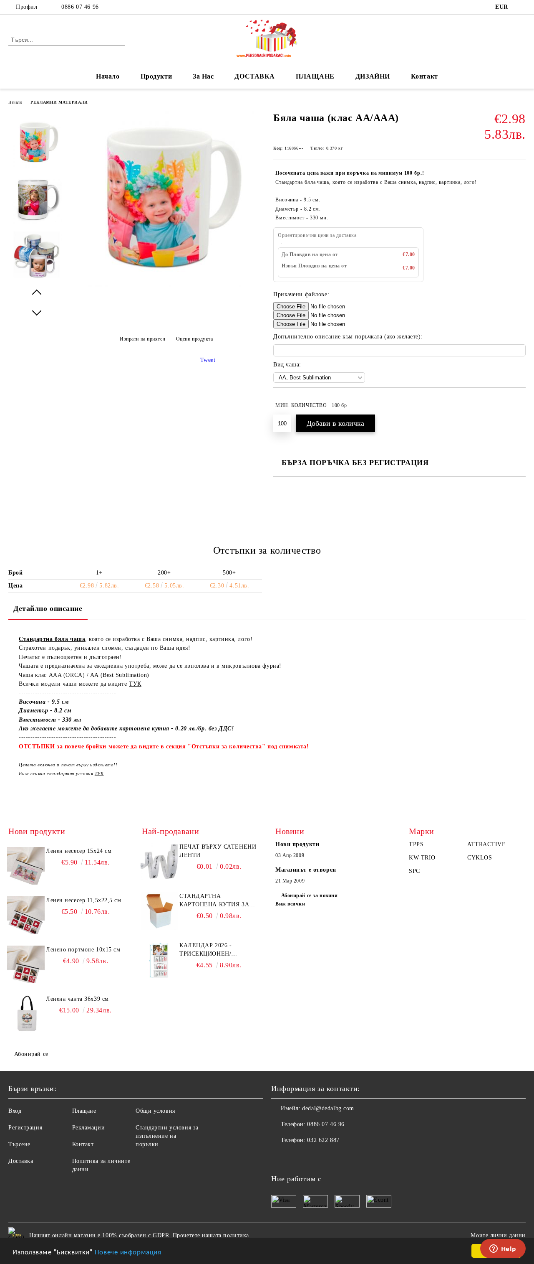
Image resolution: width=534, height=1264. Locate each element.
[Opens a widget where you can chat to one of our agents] (503, 1249)
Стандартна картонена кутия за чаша (214, 901)
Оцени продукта (194, 339)
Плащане (84, 1111)
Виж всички (290, 904)
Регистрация (25, 1127)
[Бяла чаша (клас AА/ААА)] (166, 285)
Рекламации (88, 1127)
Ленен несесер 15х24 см (78, 851)
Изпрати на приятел (142, 339)
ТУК (135, 684)
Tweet (208, 360)
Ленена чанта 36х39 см (77, 999)
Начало (107, 76)
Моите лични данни (498, 1235)
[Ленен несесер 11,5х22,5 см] (25, 915)
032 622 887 (323, 1140)
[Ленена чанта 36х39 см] (25, 1014)
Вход (14, 1111)
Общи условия (155, 1111)
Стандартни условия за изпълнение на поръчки (167, 1135)
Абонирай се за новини (309, 895)
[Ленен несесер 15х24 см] (25, 866)
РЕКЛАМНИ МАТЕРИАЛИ (59, 102)
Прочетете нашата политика (211, 1235)
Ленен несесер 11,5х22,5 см (83, 900)
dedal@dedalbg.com (328, 1108)
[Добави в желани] (520, 405)
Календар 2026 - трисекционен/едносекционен (206, 950)
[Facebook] (521, 7)
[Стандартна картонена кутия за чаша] (159, 911)
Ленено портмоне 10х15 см (83, 949)
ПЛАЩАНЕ (315, 76)
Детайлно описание (48, 608)
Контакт (424, 76)
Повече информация (128, 1251)
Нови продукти (297, 844)
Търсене (19, 1144)
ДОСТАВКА (254, 76)
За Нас (203, 76)
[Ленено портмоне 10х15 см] (25, 964)
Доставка (20, 1161)
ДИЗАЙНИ (372, 76)
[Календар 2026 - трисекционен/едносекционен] (159, 960)
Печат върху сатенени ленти (217, 851)
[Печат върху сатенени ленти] (159, 861)
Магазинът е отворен (305, 870)
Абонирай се (31, 1054)
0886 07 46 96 (79, 7)
